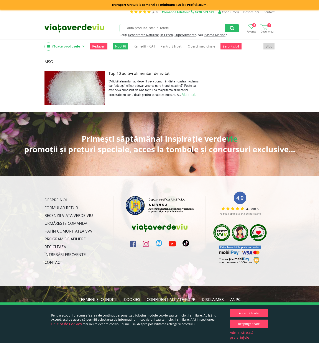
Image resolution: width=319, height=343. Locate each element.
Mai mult (189, 94)
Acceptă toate (249, 313)
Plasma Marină (214, 35)
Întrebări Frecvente (65, 254)
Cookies (132, 299)
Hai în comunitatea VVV (68, 231)
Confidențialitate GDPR (171, 299)
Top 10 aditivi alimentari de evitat (139, 73)
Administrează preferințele (241, 335)
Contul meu (230, 12)
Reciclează (55, 246)
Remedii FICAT (144, 46)
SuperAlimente (185, 35)
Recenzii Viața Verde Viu (68, 215)
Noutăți (120, 46)
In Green (166, 35)
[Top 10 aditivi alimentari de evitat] (74, 88)
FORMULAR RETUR (61, 207)
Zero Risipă (231, 46)
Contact (269, 12)
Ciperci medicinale (201, 46)
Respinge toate (249, 324)
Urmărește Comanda (65, 223)
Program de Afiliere (65, 238)
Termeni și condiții (98, 299)
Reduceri (98, 46)
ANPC (235, 299)
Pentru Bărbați (171, 46)
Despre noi (251, 12)
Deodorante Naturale (143, 35)
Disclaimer (213, 299)
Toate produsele (67, 46)
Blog (269, 46)
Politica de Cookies (66, 324)
